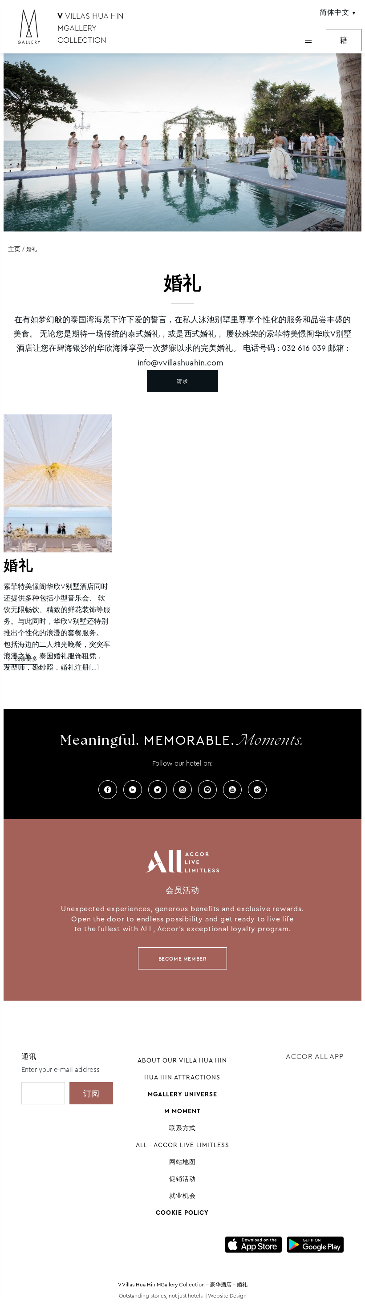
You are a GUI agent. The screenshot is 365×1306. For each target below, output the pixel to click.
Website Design (227, 1296)
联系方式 (182, 1127)
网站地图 (182, 1161)
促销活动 (182, 1178)
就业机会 (182, 1195)
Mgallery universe (182, 1094)
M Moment (182, 1111)
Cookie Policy (182, 1212)
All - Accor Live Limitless (182, 1144)
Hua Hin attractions (182, 1077)
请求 (182, 381)
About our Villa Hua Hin (182, 1060)
